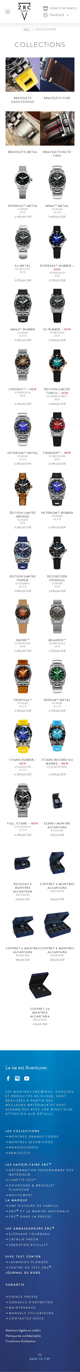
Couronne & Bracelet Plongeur (32, 1188)
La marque (17, 1200)
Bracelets (19, 1153)
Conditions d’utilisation (21, 1341)
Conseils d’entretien (31, 1302)
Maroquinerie (24, 1147)
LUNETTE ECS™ (22, 1180)
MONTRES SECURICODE (31, 1142)
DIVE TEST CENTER (23, 1256)
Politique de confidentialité (23, 1335)
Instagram (17, 1078)
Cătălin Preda (24, 1239)
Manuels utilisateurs (31, 1313)
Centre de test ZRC (30, 1267)
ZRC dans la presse (30, 1216)
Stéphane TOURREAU (29, 1234)
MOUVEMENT (21, 1195)
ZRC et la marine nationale (39, 1211)
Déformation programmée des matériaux (41, 1172)
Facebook (8, 1078)
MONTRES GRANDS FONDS (34, 1137)
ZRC (27, 29)
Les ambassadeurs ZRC (30, 1228)
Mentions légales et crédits (23, 1330)
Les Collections (23, 1131)
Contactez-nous (26, 1319)
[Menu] (7, 11)
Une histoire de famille (34, 1206)
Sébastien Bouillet (28, 1245)
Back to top (40, 1359)
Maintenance (22, 1308)
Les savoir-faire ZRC (29, 1164)
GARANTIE (15, 1285)
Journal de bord (23, 1273)
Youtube (26, 1078)
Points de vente (63, 8)
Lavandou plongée (28, 1262)
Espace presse (23, 1297)
